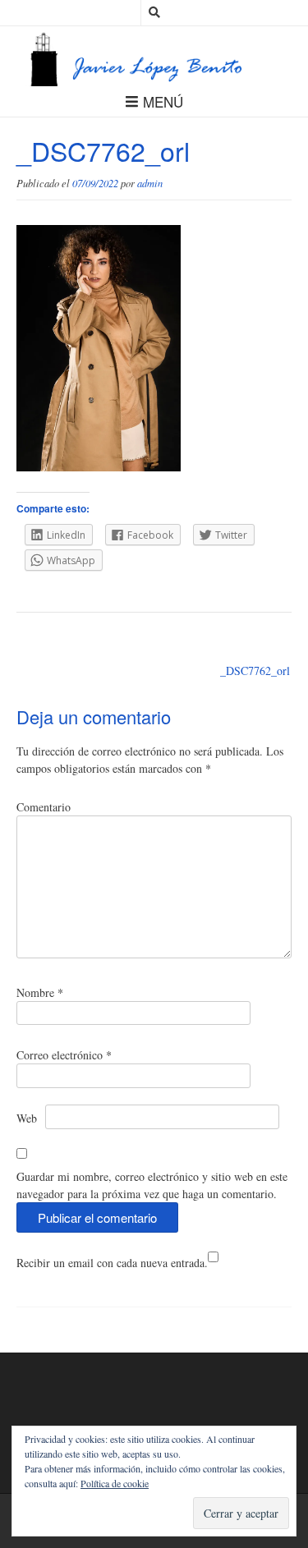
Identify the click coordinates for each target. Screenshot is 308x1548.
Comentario (43, 807)
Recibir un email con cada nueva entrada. (112, 1262)
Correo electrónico (64, 1055)
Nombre (39, 992)
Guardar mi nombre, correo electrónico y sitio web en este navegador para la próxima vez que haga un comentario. (151, 1185)
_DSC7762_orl (255, 670)
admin (150, 183)
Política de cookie (114, 1483)
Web (26, 1118)
